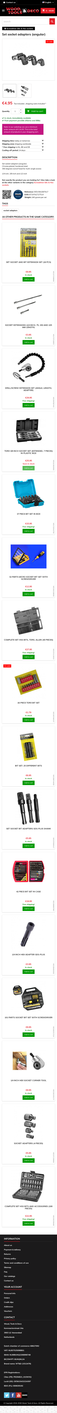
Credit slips (9, 1302)
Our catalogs (9, 1276)
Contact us (9, 1281)
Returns (7, 1254)
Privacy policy (10, 1258)
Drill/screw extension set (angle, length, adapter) (28, 389)
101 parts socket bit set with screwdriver (28, 1017)
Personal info (9, 1293)
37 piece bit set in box (28, 514)
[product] (28, 242)
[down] (20, 112)
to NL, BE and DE (16, 147)
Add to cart (35, 111)
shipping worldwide (17, 144)
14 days (14, 150)
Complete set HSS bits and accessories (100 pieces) (28, 1207)
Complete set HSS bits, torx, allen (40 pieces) (28, 640)
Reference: (28, 192)
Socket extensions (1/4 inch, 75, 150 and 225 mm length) (28, 326)
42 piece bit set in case (28, 891)
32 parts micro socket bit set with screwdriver (28, 578)
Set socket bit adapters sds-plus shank (28, 828)
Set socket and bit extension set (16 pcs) (28, 262)
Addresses (8, 1307)
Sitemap (7, 1267)
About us (8, 1245)
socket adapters (10, 210)
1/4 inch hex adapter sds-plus (28, 954)
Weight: (27, 197)
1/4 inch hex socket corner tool (28, 1080)
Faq (5, 1272)
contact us (11, 2)
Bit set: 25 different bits (28, 765)
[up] (20, 109)
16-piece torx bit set (28, 703)
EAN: (26, 194)
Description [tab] (9, 157)
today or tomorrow (16, 141)
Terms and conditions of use (16, 1263)
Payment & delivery (12, 1250)
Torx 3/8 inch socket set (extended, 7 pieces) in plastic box (28, 452)
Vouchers (8, 1311)
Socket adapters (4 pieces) (28, 1143)
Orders (7, 1298)
